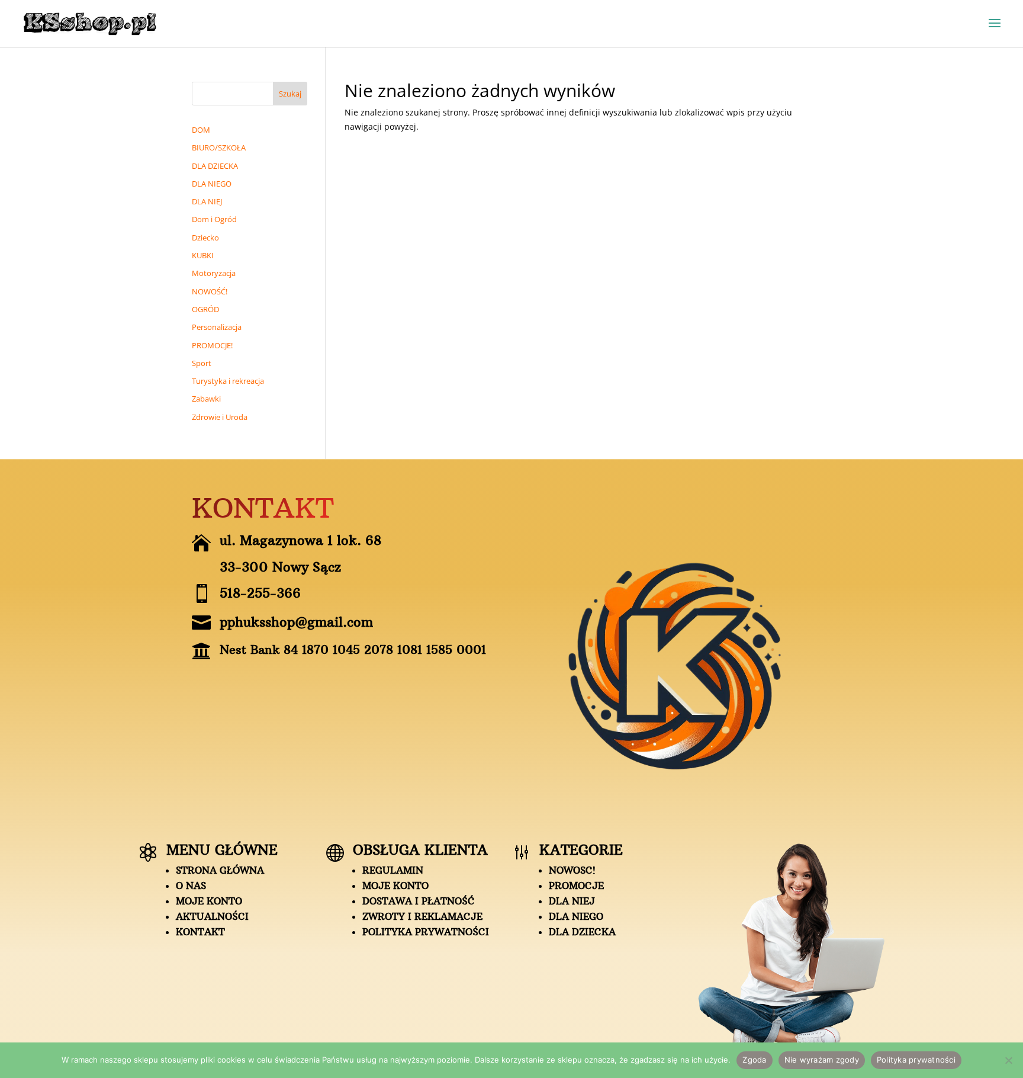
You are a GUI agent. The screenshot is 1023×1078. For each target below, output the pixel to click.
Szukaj (290, 93)
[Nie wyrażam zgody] (1008, 1060)
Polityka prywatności (425, 932)
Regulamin (392, 870)
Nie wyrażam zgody (821, 1059)
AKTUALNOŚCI (212, 916)
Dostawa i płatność (418, 901)
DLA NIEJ (572, 901)
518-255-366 (260, 593)
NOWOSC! (572, 870)
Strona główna (220, 870)
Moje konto (209, 901)
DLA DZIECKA (582, 932)
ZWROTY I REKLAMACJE (422, 916)
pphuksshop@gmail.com (296, 622)
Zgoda (754, 1059)
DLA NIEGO (576, 916)
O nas (191, 885)
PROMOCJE (576, 885)
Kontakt (200, 932)
